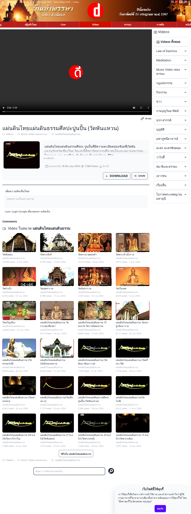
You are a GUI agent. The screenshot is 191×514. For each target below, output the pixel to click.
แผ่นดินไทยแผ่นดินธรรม (67, 134)
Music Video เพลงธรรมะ (34, 134)
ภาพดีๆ (160, 24)
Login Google (19, 211)
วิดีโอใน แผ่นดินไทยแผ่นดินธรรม (76, 453)
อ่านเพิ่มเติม (48, 158)
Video (95, 24)
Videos (10, 134)
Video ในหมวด (38, 228)
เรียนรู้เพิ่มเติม (147, 508)
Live (63, 24)
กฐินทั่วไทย (30, 24)
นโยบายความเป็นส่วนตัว (165, 501)
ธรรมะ (127, 24)
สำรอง (148, 118)
